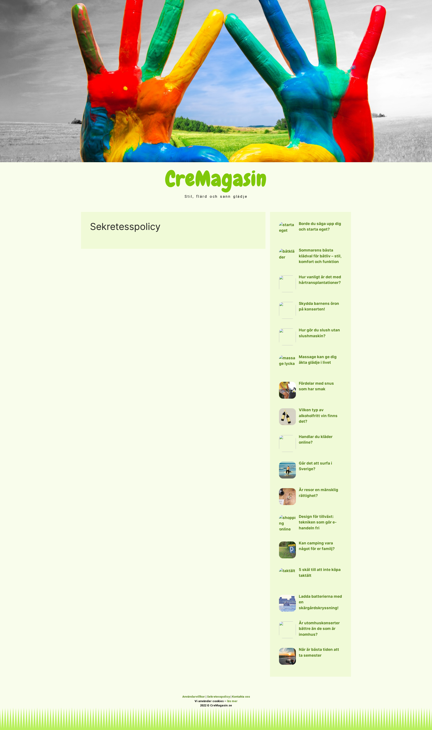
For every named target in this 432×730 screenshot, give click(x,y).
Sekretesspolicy (218, 696)
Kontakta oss (241, 696)
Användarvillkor (193, 696)
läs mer (232, 701)
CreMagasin (216, 178)
